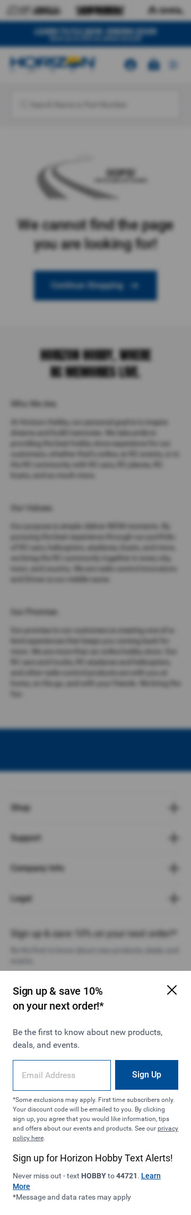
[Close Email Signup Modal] (172, 990)
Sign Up (146, 1075)
